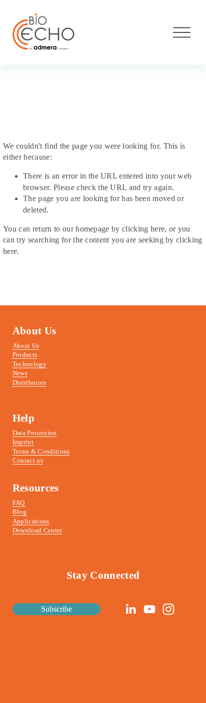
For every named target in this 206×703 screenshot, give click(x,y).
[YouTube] (150, 609)
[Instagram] (168, 609)
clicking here (143, 229)
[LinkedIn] (130, 609)
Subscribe (56, 609)
